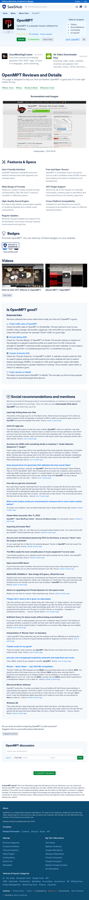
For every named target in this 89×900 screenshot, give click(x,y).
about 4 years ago (67, 569)
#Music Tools (8, 88)
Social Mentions (77, 27)
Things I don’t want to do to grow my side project (29, 599)
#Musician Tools (47, 88)
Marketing (36, 881)
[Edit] (84, 39)
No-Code (10, 878)
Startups (30, 1)
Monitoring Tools (29, 884)
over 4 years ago (52, 612)
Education (52, 884)
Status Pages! (8, 854)
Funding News (9, 857)
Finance (42, 884)
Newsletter (7, 865)
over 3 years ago (30, 439)
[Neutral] (10, 249)
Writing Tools (76, 881)
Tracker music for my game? (19, 646)
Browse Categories (11, 842)
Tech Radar (50, 842)
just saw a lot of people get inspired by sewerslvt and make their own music (40, 657)
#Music (19, 88)
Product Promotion (11, 831)
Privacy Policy (18, 891)
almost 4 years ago (48, 532)
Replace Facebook (53, 846)
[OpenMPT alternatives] (8, 23)
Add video (7, 295)
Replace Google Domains (56, 865)
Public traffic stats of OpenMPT (23, 324)
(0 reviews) (33, 34)
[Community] (81, 6)
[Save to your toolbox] (8, 32)
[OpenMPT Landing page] (44, 124)
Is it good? (75, 33)
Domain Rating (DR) (18, 337)
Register (78, 1)
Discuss (34, 831)
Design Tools (38, 878)
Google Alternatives (53, 850)
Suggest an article (10, 734)
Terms (29, 891)
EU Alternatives (52, 869)
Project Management (12, 884)
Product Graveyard (53, 857)
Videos (74, 24)
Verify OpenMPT (73, 39)
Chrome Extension (11, 850)
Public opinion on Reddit (20, 372)
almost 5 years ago (52, 679)
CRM (5, 881)
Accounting (47, 881)
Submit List (7, 861)
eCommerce (59, 881)
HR (68, 881)
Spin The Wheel (77, 891)
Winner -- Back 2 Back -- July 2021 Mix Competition (30, 666)
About (42, 831)
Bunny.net (52, 891)
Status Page (47, 39)
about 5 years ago (19, 713)
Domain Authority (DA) (19, 353)
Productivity (25, 881)
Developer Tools (23, 878)
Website (21, 39)
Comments (75, 30)
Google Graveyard (53, 861)
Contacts (25, 831)
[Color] (5, 249)
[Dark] (16, 249)
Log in (8, 758)
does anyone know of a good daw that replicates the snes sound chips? (39, 465)
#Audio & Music (31, 88)
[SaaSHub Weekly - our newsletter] (77, 6)
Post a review (46, 34)
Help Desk (13, 881)
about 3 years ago (54, 420)
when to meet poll (20, 895)
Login (85, 1)
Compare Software (11, 846)
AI (4, 878)
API (48, 831)
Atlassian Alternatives (54, 854)
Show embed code (10, 252)
